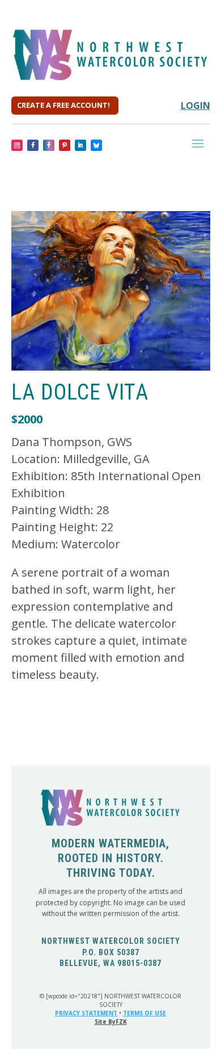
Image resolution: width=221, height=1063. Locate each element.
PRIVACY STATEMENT (86, 1013)
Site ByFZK (111, 1022)
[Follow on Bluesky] (96, 145)
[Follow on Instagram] (17, 145)
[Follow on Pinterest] (64, 145)
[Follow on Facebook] (33, 145)
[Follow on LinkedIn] (80, 145)
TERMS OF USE (144, 1013)
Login (195, 105)
